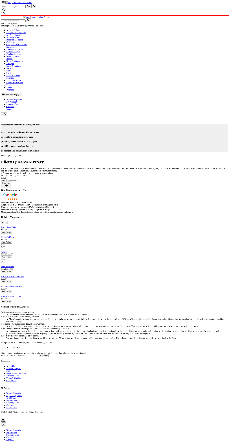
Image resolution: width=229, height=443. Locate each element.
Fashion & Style (13, 52)
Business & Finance (14, 40)
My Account (11, 400)
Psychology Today (9, 227)
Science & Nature (13, 80)
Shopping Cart (12, 403)
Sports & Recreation (14, 83)
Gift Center (11, 398)
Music (9, 73)
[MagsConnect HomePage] (19, 2)
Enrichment (11, 47)
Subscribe (44, 356)
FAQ (8, 371)
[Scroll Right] (6, 222)
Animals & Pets (12, 30)
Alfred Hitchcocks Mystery (12, 276)
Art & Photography (14, 35)
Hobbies (9, 59)
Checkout (10, 405)
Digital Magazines (14, 395)
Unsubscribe (11, 407)
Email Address (7, 355)
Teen (8, 85)
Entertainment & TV (15, 49)
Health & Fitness (13, 56)
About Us (10, 366)
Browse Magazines (14, 393)
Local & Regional (13, 66)
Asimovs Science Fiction (11, 286)
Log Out (10, 440)
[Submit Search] (28, 6)
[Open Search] (3, 10)
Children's (10, 42)
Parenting (10, 78)
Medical (9, 68)
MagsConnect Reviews (16, 373)
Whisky (4, 252)
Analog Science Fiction (11, 296)
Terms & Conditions (14, 378)
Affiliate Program (13, 368)
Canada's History (8, 237)
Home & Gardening (14, 61)
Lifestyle (10, 63)
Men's (8, 71)
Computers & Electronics (16, 44)
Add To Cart (6, 232)
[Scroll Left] (2, 222)
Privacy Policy (12, 376)
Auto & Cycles (12, 37)
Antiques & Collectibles (16, 32)
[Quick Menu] (3, 2)
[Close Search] (33, 6)
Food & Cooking (13, 54)
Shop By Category (12, 95)
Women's (10, 90)
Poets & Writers (7, 266)
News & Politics (13, 75)
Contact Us (11, 380)
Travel (9, 87)
